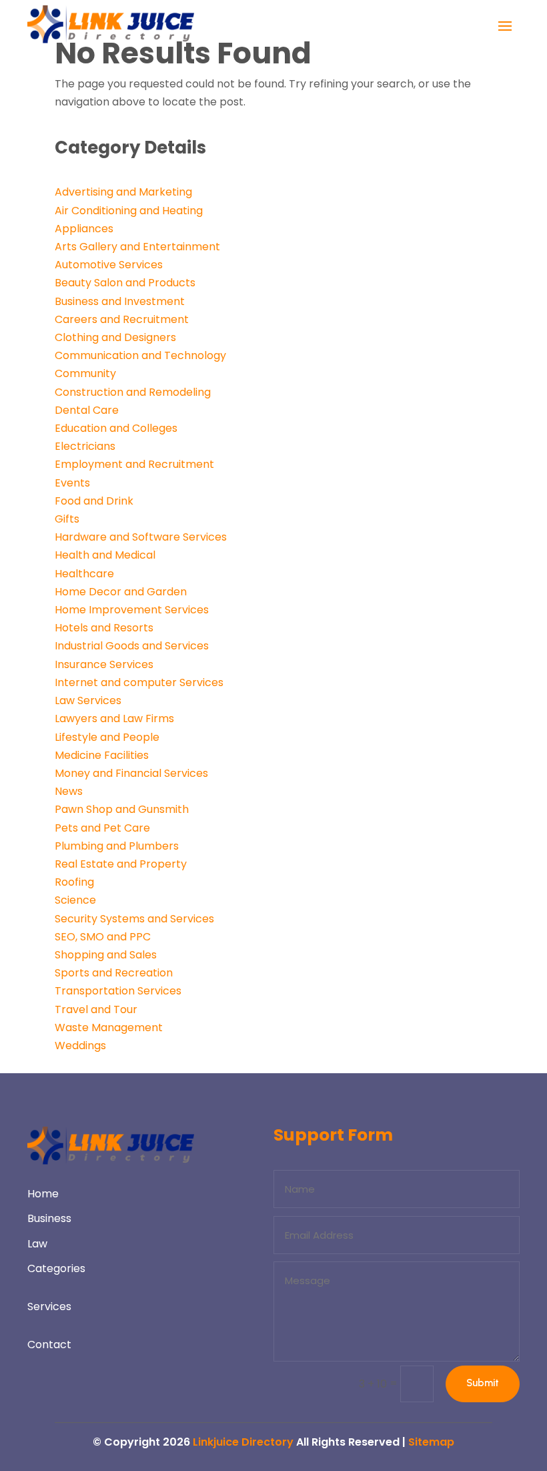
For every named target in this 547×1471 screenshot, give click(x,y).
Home (43, 1193)
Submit (482, 1383)
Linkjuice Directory (243, 1442)
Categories (56, 1268)
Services (49, 1306)
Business (49, 1218)
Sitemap (431, 1442)
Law (37, 1243)
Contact (49, 1344)
